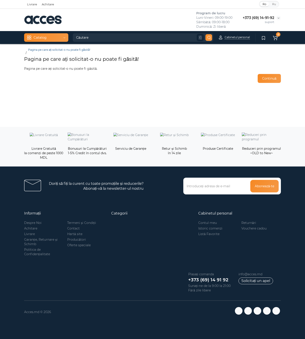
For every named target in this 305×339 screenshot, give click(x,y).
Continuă (269, 78)
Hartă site (74, 234)
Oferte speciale (79, 245)
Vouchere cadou (254, 228)
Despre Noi (33, 223)
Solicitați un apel (255, 281)
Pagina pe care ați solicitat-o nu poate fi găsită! (59, 49)
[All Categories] (200, 37)
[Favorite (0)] (263, 37)
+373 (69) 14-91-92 (258, 18)
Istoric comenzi (210, 228)
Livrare (32, 4)
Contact (73, 228)
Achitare (48, 4)
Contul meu (207, 223)
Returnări (248, 223)
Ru (274, 4)
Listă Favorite (208, 234)
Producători (76, 240)
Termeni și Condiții (81, 223)
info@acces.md (250, 274)
